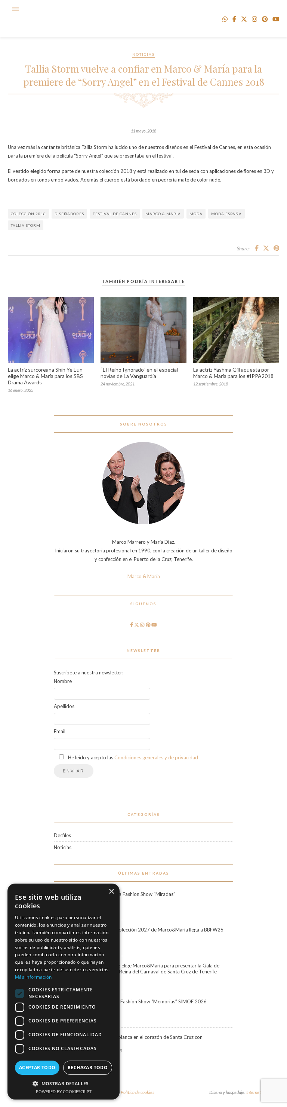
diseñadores (69, 213)
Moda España (226, 213)
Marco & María (163, 213)
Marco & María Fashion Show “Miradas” (132, 894)
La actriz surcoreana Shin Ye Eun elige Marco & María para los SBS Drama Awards (45, 375)
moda (196, 213)
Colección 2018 (28, 213)
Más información (33, 977)
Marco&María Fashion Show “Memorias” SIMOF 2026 (148, 1001)
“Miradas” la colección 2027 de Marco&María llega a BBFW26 (156, 930)
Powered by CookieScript (64, 1091)
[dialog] (63, 992)
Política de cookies (137, 1092)
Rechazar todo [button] (88, 1067)
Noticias (143, 54)
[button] (63, 1083)
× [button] (111, 891)
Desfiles (62, 835)
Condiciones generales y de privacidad (156, 757)
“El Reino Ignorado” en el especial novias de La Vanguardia (139, 372)
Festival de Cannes (115, 213)
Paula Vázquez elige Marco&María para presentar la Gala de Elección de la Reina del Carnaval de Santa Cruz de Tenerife (154, 969)
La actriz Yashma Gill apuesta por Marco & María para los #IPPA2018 (233, 372)
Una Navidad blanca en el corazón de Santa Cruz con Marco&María (146, 1040)
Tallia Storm (25, 225)
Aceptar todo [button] (37, 1067)
